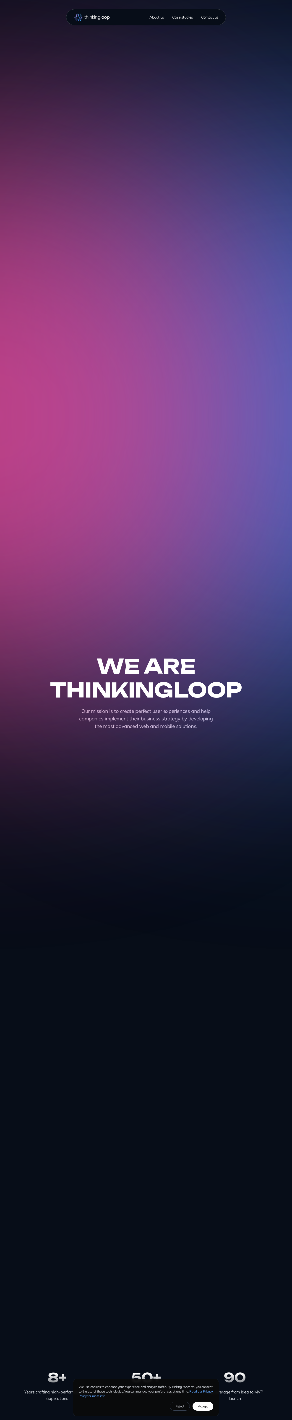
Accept (203, 1406)
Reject (179, 1406)
